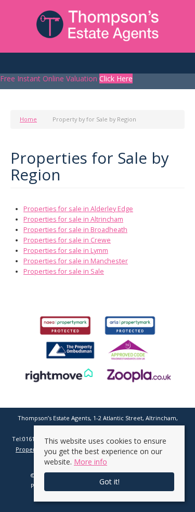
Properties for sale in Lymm (65, 250)
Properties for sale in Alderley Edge (78, 208)
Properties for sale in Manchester (75, 261)
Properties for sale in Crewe (67, 240)
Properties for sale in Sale (63, 271)
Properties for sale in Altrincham (73, 219)
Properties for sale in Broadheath (75, 229)
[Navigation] (19, 66)
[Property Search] (176, 66)
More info (90, 462)
